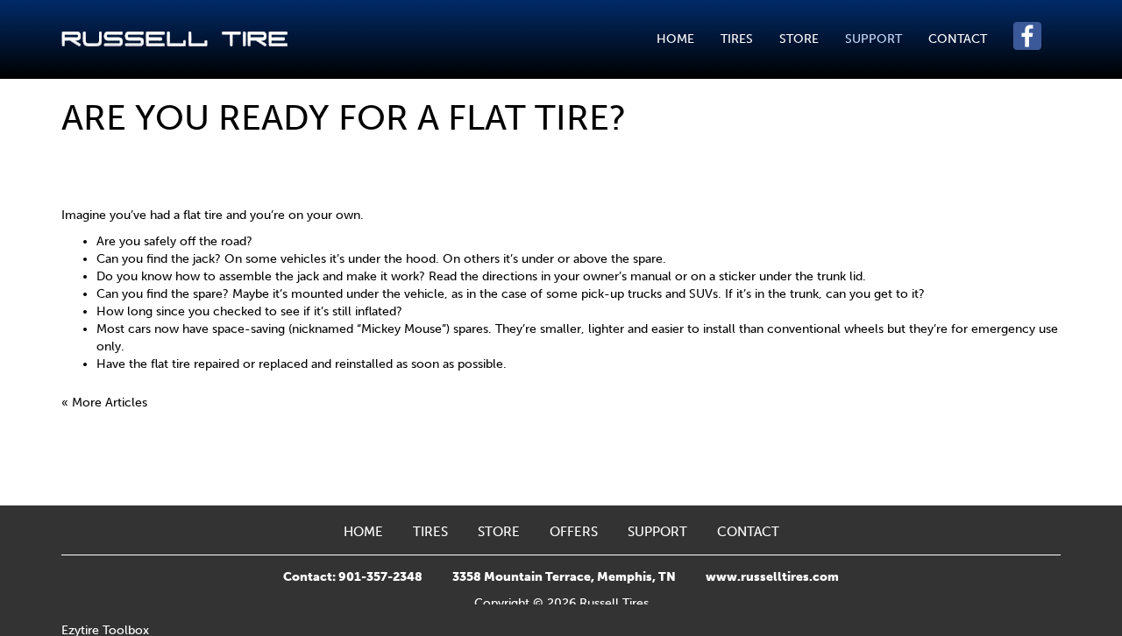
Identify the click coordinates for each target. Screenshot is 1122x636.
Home (675, 39)
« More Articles (104, 402)
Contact (957, 39)
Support (873, 39)
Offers (574, 532)
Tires (737, 39)
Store (799, 39)
